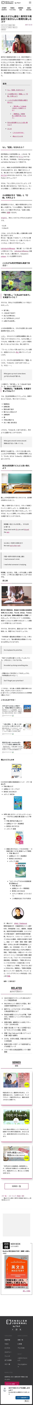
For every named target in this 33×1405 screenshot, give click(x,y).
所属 (8, 976)
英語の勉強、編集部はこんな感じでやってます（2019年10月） (17, 1023)
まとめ (9, 129)
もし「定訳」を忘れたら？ (16, 90)
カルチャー (8, 1352)
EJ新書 (20, 1344)
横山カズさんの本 (18, 136)
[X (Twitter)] (20, 1329)
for (17, 529)
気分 (2, 511)
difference (11, 248)
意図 (27, 360)
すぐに (21, 157)
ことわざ (4, 453)
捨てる (8, 527)
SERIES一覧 (16, 1186)
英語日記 (3, 29)
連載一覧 (20, 1340)
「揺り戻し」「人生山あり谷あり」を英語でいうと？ (19, 108)
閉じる (27, 1401)
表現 (6, 432)
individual (4, 248)
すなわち (4, 218)
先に (17, 352)
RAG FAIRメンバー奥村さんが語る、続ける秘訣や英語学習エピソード (17, 1004)
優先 (11, 637)
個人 (9, 238)
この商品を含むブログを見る (21, 898)
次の (6, 396)
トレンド (7, 1356)
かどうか (4, 175)
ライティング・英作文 (6, 27)
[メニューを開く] (30, 2)
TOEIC (7, 1344)
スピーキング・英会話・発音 (8, 25)
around (13, 441)
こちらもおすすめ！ (18, 132)
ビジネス (7, 1348)
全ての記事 (8, 1360)
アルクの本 (21, 1348)
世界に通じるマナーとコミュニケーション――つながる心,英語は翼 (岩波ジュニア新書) (17, 816)
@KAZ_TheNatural (20, 923)
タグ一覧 (4, 1196)
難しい (3, 497)
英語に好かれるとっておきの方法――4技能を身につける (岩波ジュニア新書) (19, 850)
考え (28, 302)
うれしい (5, 62)
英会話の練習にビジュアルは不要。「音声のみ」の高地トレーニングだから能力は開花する (17, 1016)
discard (26, 529)
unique (3, 256)
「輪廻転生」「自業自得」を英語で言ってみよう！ (19, 116)
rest (8, 532)
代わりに (14, 186)
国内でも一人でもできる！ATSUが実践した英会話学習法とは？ (17, 1010)
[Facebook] (12, 1329)
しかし (3, 336)
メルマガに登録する (10, 1385)
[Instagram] (16, 1329)
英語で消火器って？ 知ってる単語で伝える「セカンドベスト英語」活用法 (17, 1029)
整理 (8, 212)
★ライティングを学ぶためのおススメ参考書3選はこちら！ (16, 694)
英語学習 (7, 1340)
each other (13, 545)
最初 (18, 628)
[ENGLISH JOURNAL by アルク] (7, 2)
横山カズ (15, 27)
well (18, 545)
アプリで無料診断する (23, 1398)
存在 (8, 331)
